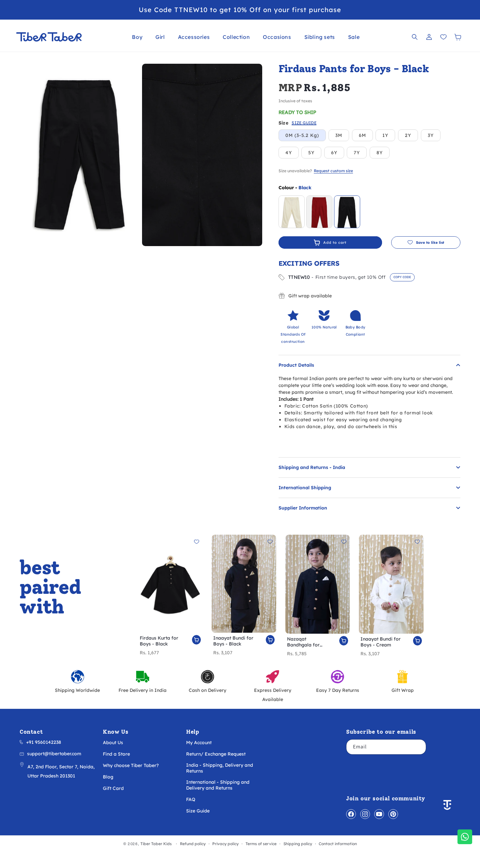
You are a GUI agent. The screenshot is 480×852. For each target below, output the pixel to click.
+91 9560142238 (43, 742)
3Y (431, 135)
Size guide (304, 123)
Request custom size (333, 170)
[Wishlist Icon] (443, 37)
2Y (408, 135)
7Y (357, 153)
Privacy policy (225, 844)
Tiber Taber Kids (156, 843)
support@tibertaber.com (54, 754)
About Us (113, 742)
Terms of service (261, 844)
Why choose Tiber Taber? (131, 765)
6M (362, 135)
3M (338, 135)
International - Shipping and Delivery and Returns (217, 785)
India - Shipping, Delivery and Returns (219, 768)
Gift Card (113, 788)
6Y (334, 153)
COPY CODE (402, 277)
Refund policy (193, 844)
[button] (137, 37)
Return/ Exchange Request (216, 754)
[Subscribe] (418, 747)
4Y (288, 153)
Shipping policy (297, 844)
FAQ (190, 799)
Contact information (338, 844)
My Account (199, 742)
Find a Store (116, 754)
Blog (108, 777)
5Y (311, 153)
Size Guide (198, 811)
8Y (379, 153)
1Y (385, 135)
